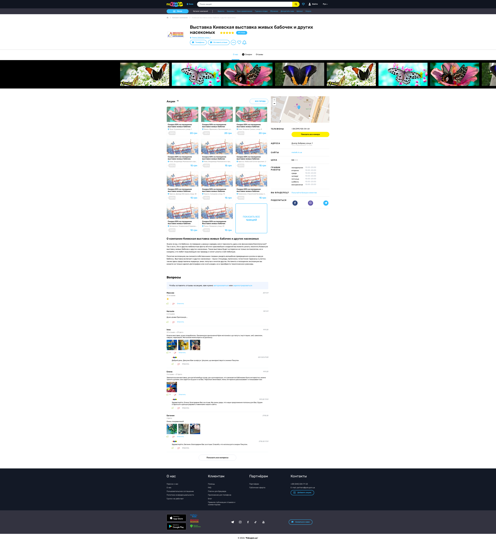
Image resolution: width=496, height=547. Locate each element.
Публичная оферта (257, 487)
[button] (298, 107)
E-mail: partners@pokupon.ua (303, 487)
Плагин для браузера (217, 491)
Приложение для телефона (219, 495)
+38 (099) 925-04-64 (301, 129)
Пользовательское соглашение (180, 491)
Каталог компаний (200, 11)
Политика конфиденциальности (180, 495)
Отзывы (259, 54)
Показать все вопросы (217, 457)
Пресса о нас (172, 484)
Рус (324, 4)
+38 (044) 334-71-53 (299, 484)
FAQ (209, 487)
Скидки (248, 54)
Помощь (211, 484)
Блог (210, 499)
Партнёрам (254, 484)
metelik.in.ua (297, 152)
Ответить (180, 303)
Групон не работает (175, 499)
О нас (235, 54)
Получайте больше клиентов (304, 193)
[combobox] (244, 4)
